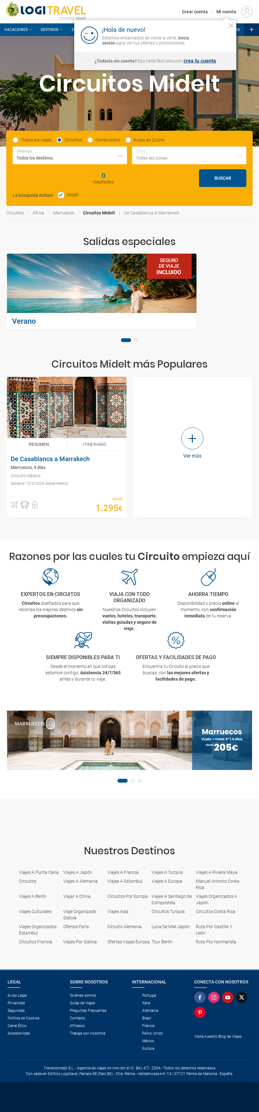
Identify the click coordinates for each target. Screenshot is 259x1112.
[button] (14, 505)
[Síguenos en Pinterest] (201, 1012)
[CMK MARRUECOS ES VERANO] (129, 740)
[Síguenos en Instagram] (215, 997)
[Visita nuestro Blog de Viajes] (222, 1046)
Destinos (49, 29)
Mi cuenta (226, 11)
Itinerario (94, 444)
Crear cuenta (195, 11)
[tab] (126, 340)
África (38, 212)
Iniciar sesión (211, 34)
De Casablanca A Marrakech (151, 212)
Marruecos (63, 212)
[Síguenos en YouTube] (229, 997)
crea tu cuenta (200, 61)
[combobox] (70, 155)
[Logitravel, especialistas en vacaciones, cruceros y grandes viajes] (46, 9)
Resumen (39, 444)
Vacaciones (16, 29)
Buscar (222, 178)
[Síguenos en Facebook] (201, 997)
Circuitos (15, 212)
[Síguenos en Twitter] (243, 997)
